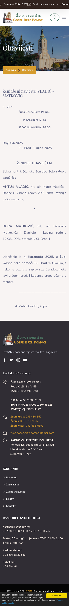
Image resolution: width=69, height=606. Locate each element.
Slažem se (56, 595)
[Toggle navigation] (64, 17)
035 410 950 (15, 4)
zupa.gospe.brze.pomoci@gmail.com (32, 433)
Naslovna (11, 70)
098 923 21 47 (24, 421)
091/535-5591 (27, 425)
